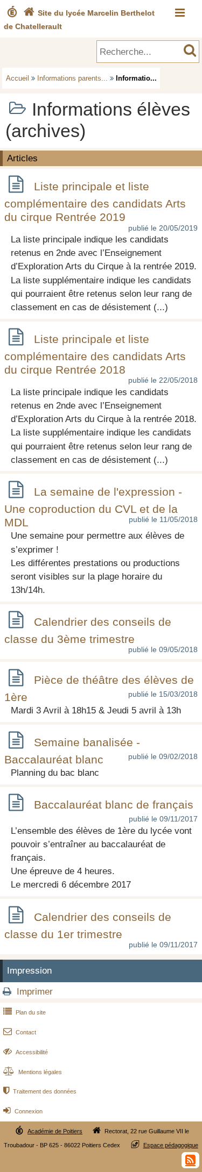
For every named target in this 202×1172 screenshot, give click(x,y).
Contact (19, 1032)
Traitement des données (39, 1091)
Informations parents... (72, 78)
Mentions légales (32, 1072)
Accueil (17, 78)
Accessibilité (25, 1052)
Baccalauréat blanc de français (113, 804)
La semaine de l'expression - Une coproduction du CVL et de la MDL (93, 506)
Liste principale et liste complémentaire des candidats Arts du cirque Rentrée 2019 (95, 201)
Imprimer (35, 992)
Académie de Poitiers (54, 1131)
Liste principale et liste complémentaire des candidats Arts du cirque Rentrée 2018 (95, 354)
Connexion (23, 1111)
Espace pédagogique (170, 1145)
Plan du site (24, 1012)
